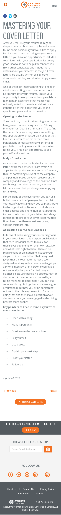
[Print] (15, 16)
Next (53, 390)
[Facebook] (5, 16)
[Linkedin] (37, 475)
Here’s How (31, 430)
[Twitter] (10, 16)
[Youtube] (28, 475)
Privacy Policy (47, 489)
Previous (10, 390)
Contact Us (28, 489)
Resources (23, 493)
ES (5, 5)
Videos (39, 493)
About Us (11, 489)
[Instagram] (47, 475)
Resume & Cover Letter (32, 401)
